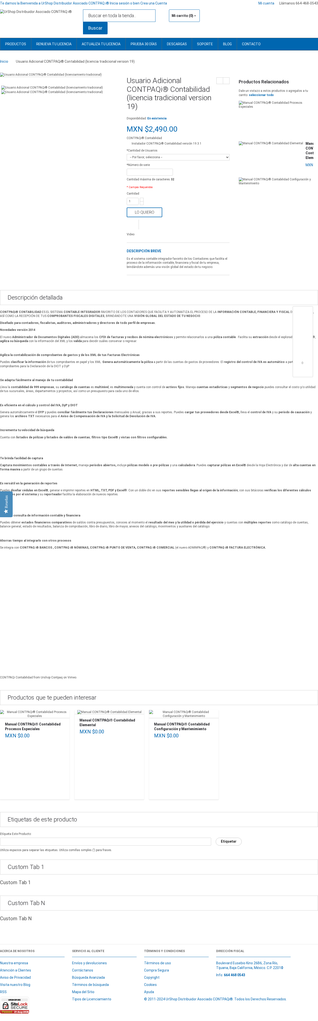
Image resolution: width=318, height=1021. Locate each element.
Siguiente (226, 80)
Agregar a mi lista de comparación (133, 224)
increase (142, 200)
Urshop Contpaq (52, 677)
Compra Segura (156, 970)
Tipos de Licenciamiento (91, 999)
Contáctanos (82, 970)
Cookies (150, 985)
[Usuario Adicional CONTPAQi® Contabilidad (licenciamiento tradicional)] (51, 74)
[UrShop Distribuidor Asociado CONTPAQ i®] (36, 12)
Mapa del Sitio (83, 992)
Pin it (303, 371)
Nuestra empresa (14, 963)
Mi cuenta (266, 3)
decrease (142, 203)
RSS (3, 992)
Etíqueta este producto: (16, 834)
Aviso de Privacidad (15, 977)
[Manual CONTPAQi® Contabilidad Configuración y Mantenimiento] (275, 181)
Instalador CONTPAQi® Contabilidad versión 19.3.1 (166, 143)
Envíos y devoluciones (89, 963)
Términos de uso (157, 963)
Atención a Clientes (15, 970)
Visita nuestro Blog (15, 985)
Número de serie (138, 165)
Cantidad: (133, 193)
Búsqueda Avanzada (88, 977)
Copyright (151, 977)
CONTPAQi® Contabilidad (144, 138)
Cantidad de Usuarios (142, 150)
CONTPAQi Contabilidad (16, 677)
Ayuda (149, 992)
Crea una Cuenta (153, 3)
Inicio (4, 61)
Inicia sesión (120, 3)
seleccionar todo (261, 95)
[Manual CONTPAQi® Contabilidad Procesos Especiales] (275, 105)
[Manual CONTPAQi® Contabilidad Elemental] (271, 143)
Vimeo (72, 677)
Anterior (219, 80)
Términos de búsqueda (90, 985)
